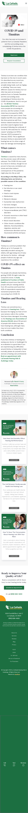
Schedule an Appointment (14, 587)
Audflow (17, 674)
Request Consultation (14, 61)
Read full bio (14, 385)
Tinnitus (4, 157)
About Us (14, 633)
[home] (9, 3)
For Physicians (14, 661)
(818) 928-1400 (16, 594)
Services (14, 636)
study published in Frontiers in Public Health (12, 280)
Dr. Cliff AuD (14, 655)
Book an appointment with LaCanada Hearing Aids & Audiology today (11, 358)
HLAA (14, 649)
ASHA (14, 652)
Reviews (14, 639)
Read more (14, 55)
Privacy (14, 645)
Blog (14, 642)
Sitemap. (22, 672)
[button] (26, 3)
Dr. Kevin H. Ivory (18, 381)
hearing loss (14, 309)
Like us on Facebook (14, 658)
